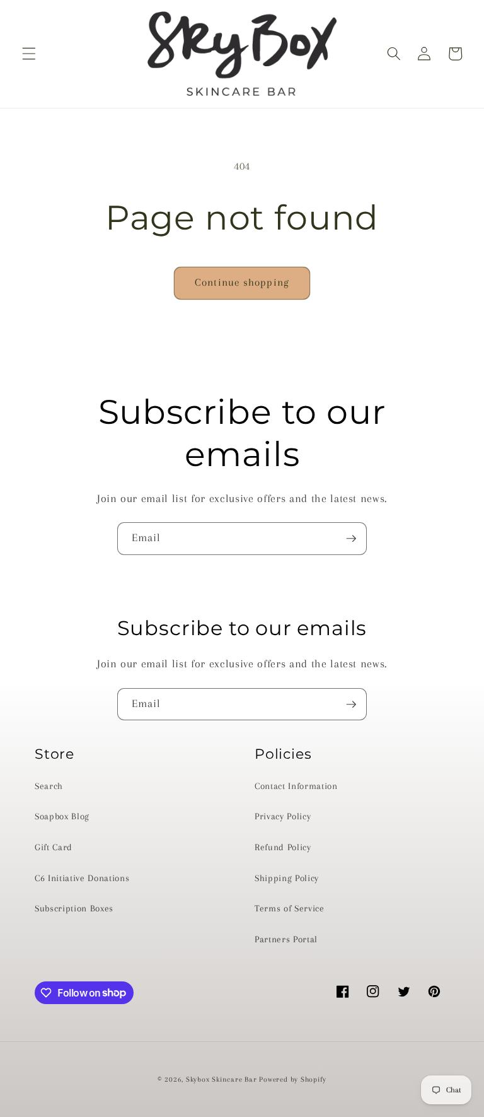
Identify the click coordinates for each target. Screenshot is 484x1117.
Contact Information (296, 786)
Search (49, 786)
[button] (29, 53)
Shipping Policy (287, 878)
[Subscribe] (351, 538)
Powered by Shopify (292, 1079)
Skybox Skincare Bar (221, 1079)
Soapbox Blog (62, 816)
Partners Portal (286, 939)
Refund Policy (283, 847)
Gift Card (53, 847)
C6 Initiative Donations (82, 878)
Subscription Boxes (74, 908)
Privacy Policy (283, 816)
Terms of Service (290, 908)
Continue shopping (242, 282)
